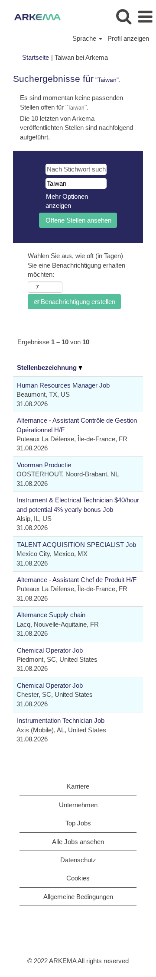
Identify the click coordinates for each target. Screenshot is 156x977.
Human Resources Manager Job (63, 385)
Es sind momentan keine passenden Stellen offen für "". (71, 102)
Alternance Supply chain (51, 614)
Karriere (78, 786)
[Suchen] (123, 16)
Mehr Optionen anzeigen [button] (67, 201)
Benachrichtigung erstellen (77, 301)
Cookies (78, 878)
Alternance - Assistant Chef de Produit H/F (76, 579)
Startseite (35, 57)
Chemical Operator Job (50, 650)
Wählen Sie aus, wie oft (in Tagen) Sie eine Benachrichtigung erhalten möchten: (76, 265)
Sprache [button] (85, 38)
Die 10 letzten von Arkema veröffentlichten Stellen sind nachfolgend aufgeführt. (76, 128)
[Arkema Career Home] (34, 16)
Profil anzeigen (128, 38)
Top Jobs (78, 823)
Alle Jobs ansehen (78, 841)
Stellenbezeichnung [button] (47, 367)
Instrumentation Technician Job (60, 720)
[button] (145, 16)
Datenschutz (78, 860)
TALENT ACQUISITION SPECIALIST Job (76, 544)
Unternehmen (78, 805)
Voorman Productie (44, 465)
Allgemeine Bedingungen (78, 896)
